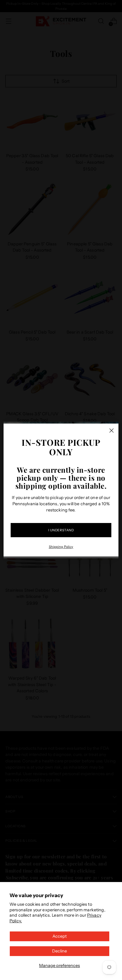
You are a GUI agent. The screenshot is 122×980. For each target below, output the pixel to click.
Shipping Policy (61, 547)
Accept (59, 936)
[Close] (111, 430)
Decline (59, 951)
